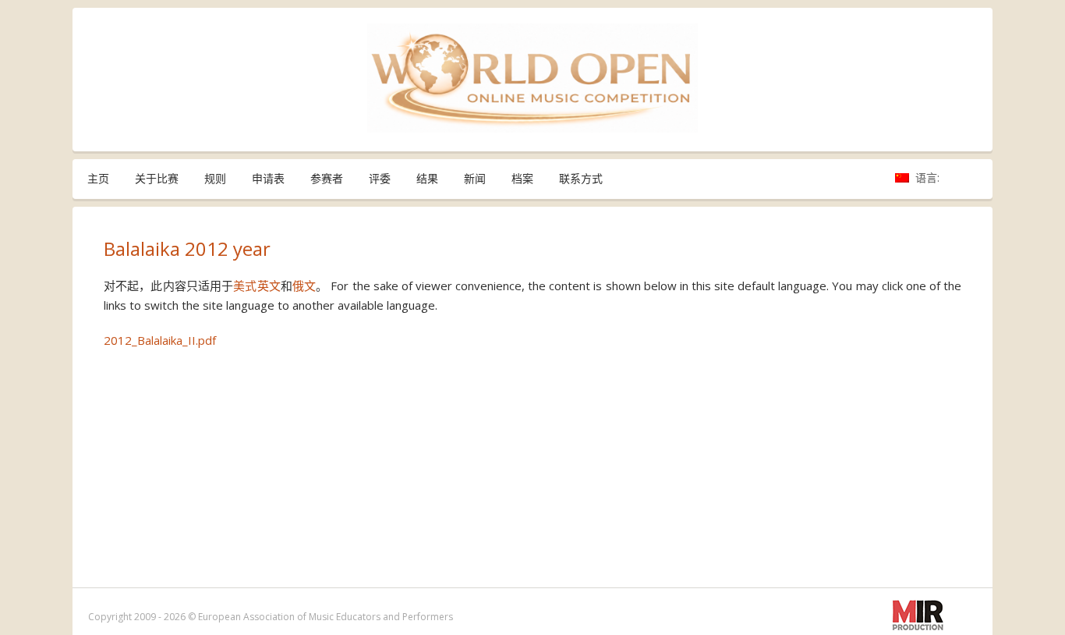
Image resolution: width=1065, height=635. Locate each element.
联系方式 (581, 178)
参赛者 (326, 178)
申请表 (268, 178)
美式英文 (257, 285)
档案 (522, 178)
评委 (380, 178)
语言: (929, 177)
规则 (215, 178)
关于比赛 (157, 178)
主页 (98, 178)
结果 (427, 178)
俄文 (304, 285)
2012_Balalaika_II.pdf (160, 340)
